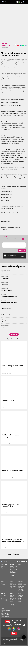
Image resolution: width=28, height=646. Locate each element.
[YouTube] (22, 562)
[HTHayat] (5, 2)
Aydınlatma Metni (5, 616)
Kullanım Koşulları (5, 611)
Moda (19, 564)
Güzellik (3, 578)
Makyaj (2, 581)
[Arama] (19, 2)
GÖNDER (22, 250)
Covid (11, 587)
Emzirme (20, 581)
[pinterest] (18, 45)
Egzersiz (11, 583)
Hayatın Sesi (4, 564)
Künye (2, 608)
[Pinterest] (24, 562)
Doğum (20, 580)
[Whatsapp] (23, 45)
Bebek (2, 596)
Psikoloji (11, 581)
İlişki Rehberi (21, 596)
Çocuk (2, 598)
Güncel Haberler (13, 566)
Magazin (11, 601)
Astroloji (12, 564)
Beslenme (12, 580)
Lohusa (20, 583)
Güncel (11, 599)
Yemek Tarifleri (13, 606)
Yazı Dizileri (3, 566)
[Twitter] (15, 45)
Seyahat (11, 602)
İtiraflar (20, 600)
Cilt (1, 583)
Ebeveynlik (3, 595)
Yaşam (11, 593)
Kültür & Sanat (13, 598)
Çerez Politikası (4, 613)
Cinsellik (20, 598)
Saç (1, 580)
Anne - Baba (3, 593)
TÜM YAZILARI (14, 334)
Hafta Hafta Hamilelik (21, 587)
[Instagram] (26, 562)
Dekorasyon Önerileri (12, 596)
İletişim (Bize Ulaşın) (5, 610)
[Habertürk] (24, 2)
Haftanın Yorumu (13, 569)
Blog (2, 567)
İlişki (19, 593)
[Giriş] (17, 2)
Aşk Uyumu (12, 571)
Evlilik (19, 601)
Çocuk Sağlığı (13, 586)
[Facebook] (17, 562)
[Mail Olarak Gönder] (25, 45)
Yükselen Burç (13, 572)
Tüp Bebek (20, 589)
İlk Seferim (20, 595)
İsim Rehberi (21, 590)
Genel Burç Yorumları (12, 575)
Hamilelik (20, 578)
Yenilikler (3, 584)
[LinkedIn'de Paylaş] (20, 45)
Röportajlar (12, 604)
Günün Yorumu (13, 567)
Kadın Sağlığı (13, 584)
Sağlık (11, 578)
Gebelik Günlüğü (22, 584)
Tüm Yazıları (5, 47)
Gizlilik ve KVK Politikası (7, 614)
